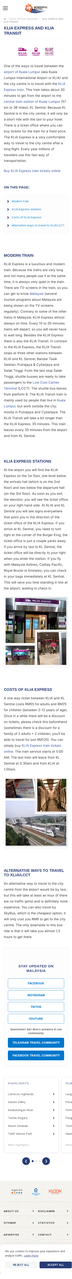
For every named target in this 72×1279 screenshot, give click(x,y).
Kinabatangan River (20, 1110)
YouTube (36, 1019)
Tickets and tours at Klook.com (55, 1192)
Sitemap (10, 1222)
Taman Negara (17, 1118)
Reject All (21, 1265)
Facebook (36, 983)
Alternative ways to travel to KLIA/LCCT (38, 225)
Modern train (20, 201)
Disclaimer (46, 1211)
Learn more (31, 1255)
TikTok (36, 1007)
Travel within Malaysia (23, 19)
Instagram (36, 995)
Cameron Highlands (21, 1094)
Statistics (46, 1222)
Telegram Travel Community (36, 1042)
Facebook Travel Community (36, 1055)
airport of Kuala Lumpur (22, 72)
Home (5, 19)
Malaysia (37, 294)
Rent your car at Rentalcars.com (36, 1192)
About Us (11, 1211)
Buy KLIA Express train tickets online (32, 171)
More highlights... (19, 1145)
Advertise (11, 1234)
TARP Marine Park (20, 1134)
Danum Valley (17, 1102)
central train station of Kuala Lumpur (32, 101)
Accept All (55, 1265)
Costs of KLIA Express (26, 217)
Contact (45, 1234)
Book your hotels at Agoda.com (17, 1192)
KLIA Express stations (26, 209)
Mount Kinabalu (18, 1126)
